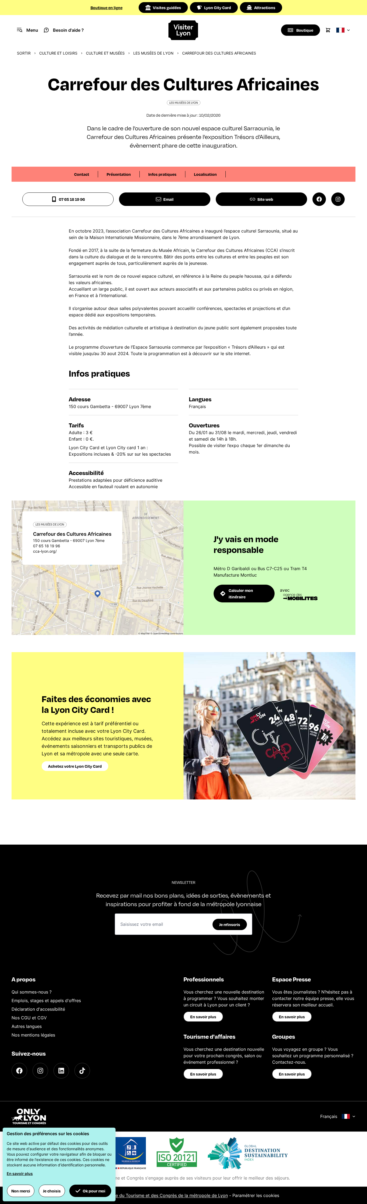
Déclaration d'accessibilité (38, 1009)
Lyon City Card (217, 7)
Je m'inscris (229, 924)
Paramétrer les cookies (255, 1195)
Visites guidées (167, 7)
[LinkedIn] (61, 1070)
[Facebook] (19, 1070)
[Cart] (328, 30)
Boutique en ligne (107, 7)
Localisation (205, 174)
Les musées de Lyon (153, 53)
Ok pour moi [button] (94, 1191)
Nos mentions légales (33, 1035)
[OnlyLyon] (29, 1116)
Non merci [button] (20, 1191)
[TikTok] (82, 1070)
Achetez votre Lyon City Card (75, 766)
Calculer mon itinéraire (241, 593)
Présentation (119, 174)
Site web (265, 199)
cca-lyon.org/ (45, 551)
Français (328, 1116)
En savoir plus (203, 1016)
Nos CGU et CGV (29, 1017)
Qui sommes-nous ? (32, 992)
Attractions (264, 7)
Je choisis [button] (52, 1191)
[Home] (183, 30)
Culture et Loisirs (58, 53)
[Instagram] (40, 1070)
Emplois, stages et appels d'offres (46, 1000)
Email (168, 199)
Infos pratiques (162, 174)
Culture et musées (105, 53)
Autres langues (27, 1026)
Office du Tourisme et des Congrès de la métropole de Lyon (167, 1195)
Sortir (24, 53)
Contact (81, 174)
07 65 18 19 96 (72, 199)
